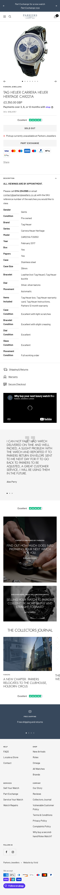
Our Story (37, 788)
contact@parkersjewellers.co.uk (20, 195)
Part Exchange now (30, 7)
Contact (7, 762)
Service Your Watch (13, 799)
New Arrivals (39, 751)
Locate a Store (10, 757)
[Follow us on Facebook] (6, 852)
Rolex (35, 757)
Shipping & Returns (18, 369)
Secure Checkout (17, 384)
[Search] (10, 16)
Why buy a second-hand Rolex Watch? (42, 834)
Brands (36, 774)
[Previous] (4, 81)
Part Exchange (30, 143)
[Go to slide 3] (27, 81)
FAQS (6, 751)
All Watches (39, 768)
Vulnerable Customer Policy (43, 807)
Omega (36, 762)
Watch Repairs (10, 805)
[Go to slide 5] (32, 81)
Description (8, 178)
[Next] (55, 81)
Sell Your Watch (11, 788)
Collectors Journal (42, 799)
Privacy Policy (40, 820)
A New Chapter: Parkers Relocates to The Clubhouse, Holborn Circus (25, 682)
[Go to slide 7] (37, 81)
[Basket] (55, 16)
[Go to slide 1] (22, 81)
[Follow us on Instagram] (13, 852)
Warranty (13, 376)
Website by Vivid (30, 862)
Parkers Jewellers (12, 87)
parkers (6, 675)
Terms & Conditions (42, 814)
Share (6, 162)
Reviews (37, 793)
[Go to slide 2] (9, 493)
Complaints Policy (42, 826)
